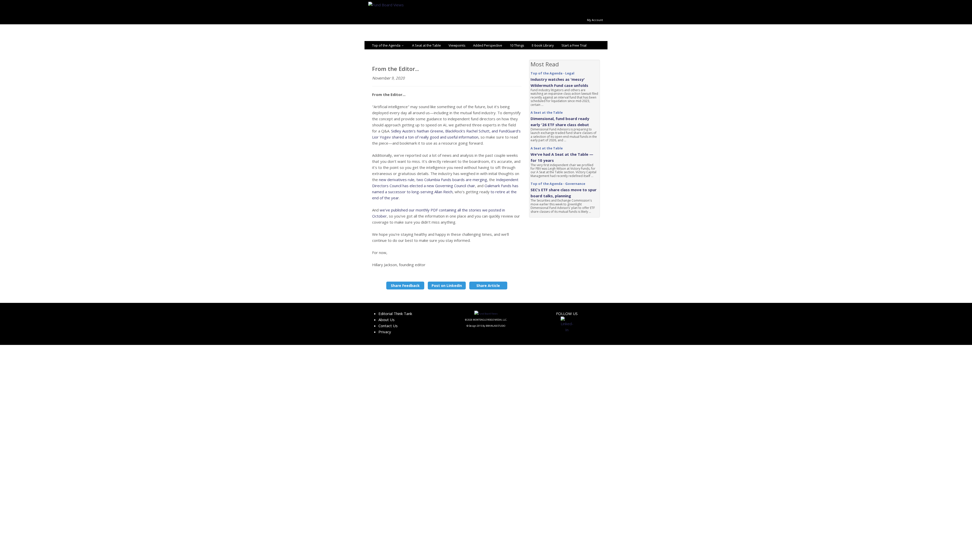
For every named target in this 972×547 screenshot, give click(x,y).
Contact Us (388, 325)
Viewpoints (457, 45)
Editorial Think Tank (395, 313)
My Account (595, 20)
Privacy (384, 331)
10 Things (517, 45)
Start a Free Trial (573, 45)
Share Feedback (405, 285)
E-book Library (543, 45)
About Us (386, 319)
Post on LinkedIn (447, 285)
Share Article (488, 285)
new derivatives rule (396, 179)
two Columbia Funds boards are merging (451, 179)
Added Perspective (487, 45)
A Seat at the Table (426, 45)
